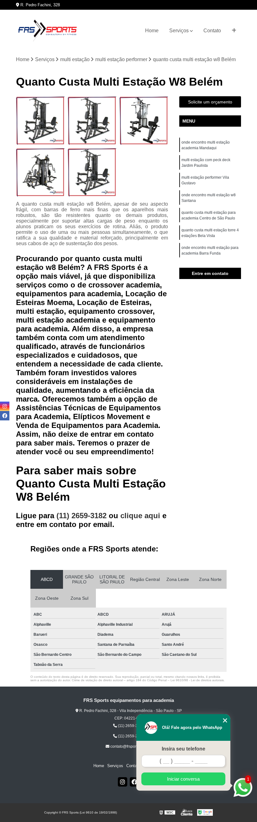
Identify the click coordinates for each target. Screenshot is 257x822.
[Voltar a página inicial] (47, 30)
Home (152, 30)
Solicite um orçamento (210, 101)
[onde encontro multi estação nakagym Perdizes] (40, 172)
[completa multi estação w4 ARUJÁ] (40, 120)
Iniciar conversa (183, 779)
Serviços (179, 30)
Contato (212, 30)
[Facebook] (134, 782)
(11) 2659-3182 (82, 515)
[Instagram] (122, 782)
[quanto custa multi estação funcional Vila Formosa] (92, 172)
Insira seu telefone (183, 748)
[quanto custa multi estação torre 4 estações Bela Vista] (92, 120)
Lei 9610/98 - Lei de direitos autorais (197, 680)
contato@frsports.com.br (130, 746)
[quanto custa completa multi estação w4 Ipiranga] (143, 120)
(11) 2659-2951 (130, 736)
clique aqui (140, 515)
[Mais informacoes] (234, 30)
